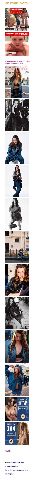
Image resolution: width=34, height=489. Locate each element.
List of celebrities (11, 466)
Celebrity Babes (18, 462)
